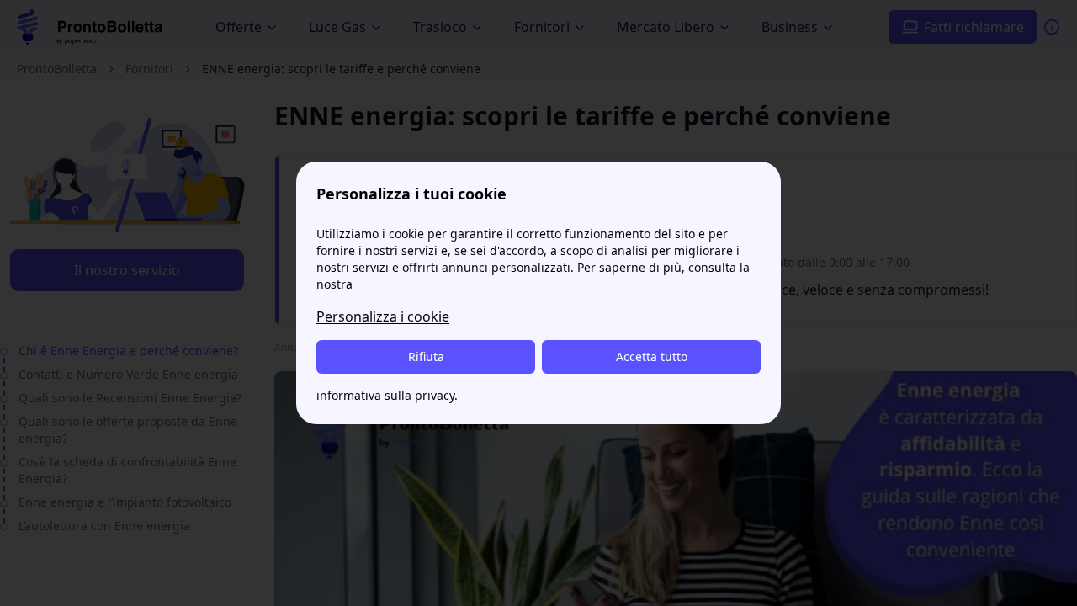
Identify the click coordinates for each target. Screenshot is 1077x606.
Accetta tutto (651, 356)
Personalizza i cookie (382, 316)
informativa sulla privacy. (387, 395)
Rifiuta (426, 356)
